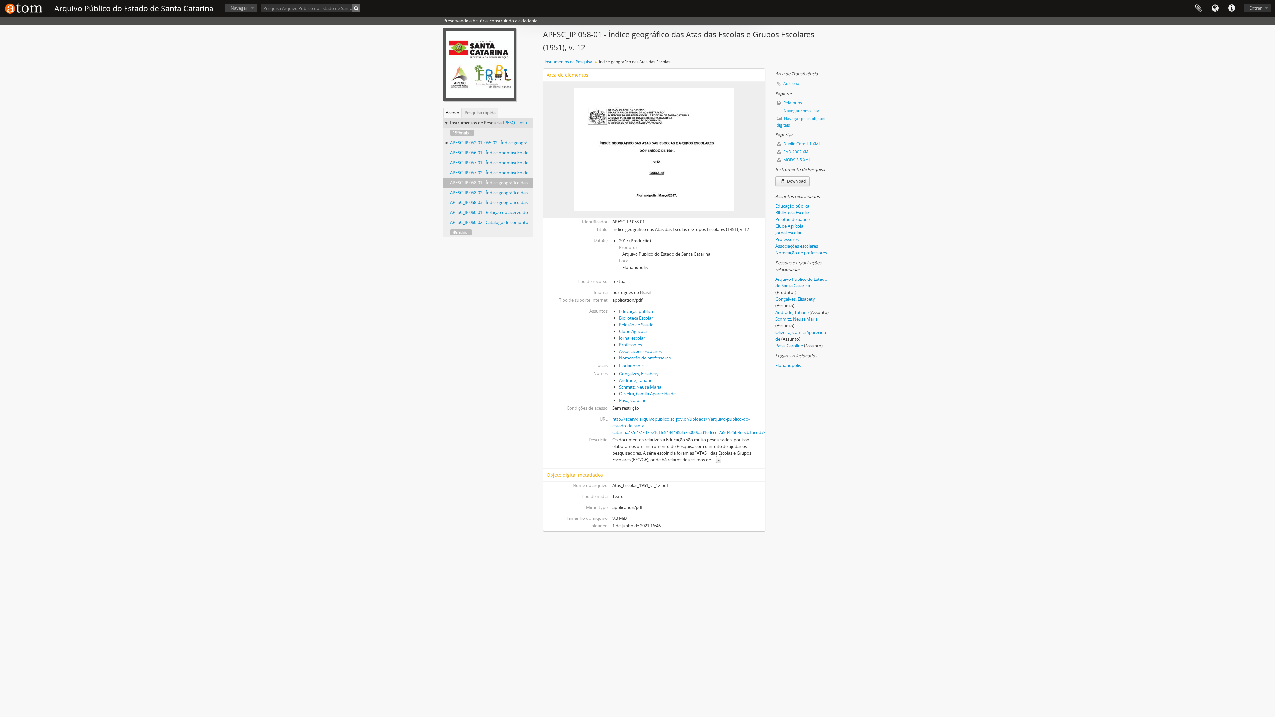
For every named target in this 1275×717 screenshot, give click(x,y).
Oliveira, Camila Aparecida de (647, 394)
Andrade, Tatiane (635, 380)
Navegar (239, 8)
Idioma (1215, 8)
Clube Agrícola (633, 331)
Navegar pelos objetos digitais (801, 122)
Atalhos (1231, 8)
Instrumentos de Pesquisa (568, 62)
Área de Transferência (1198, 8)
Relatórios (792, 103)
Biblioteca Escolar (636, 318)
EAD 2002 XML (796, 152)
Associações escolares (640, 351)
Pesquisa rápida (480, 113)
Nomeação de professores (645, 358)
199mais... (462, 133)
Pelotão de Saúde (636, 325)
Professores (630, 345)
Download (796, 181)
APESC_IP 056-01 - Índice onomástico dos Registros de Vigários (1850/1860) (523, 153)
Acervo (452, 113)
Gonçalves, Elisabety (639, 374)
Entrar (1255, 8)
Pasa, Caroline (632, 400)
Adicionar (792, 83)
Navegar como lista (801, 111)
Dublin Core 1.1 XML (801, 144)
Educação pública (636, 311)
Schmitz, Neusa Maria (640, 387)
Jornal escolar (632, 338)
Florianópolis (631, 366)
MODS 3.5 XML (796, 160)
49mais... (461, 232)
